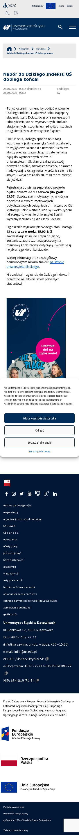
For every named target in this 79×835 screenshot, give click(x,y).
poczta (61, 5)
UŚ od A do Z (10, 532)
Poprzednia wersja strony (15, 813)
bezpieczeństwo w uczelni (19, 587)
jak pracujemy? (12, 553)
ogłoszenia (10, 539)
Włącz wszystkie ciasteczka (39, 418)
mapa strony (10, 512)
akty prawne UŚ (12, 580)
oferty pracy (10, 546)
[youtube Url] (29, 494)
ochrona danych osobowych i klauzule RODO (30, 600)
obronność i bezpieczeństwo (20, 594)
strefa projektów (37, 5)
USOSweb (9, 525)
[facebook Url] (6, 494)
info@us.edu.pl (25, 651)
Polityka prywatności (13, 807)
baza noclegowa (13, 559)
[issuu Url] (37, 494)
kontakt (69, 5)
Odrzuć (39, 430)
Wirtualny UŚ (10, 573)
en (16, 13)
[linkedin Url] (55, 494)
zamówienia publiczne (17, 607)
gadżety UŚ (9, 614)
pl (7, 13)
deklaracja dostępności (17, 505)
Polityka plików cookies (39, 451)
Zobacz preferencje (40, 442)
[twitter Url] (22, 494)
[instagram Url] (14, 494)
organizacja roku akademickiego (22, 519)
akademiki (9, 566)
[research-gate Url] (46, 494)
